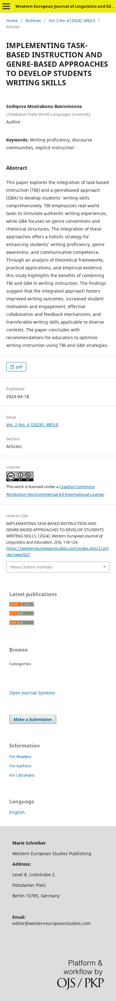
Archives (33, 20)
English (17, 812)
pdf (18, 367)
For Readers (20, 756)
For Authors (20, 766)
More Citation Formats (31, 567)
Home (12, 20)
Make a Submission (33, 719)
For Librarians (22, 775)
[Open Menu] (6, 6)
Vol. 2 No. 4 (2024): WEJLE (72, 20)
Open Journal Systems (32, 693)
